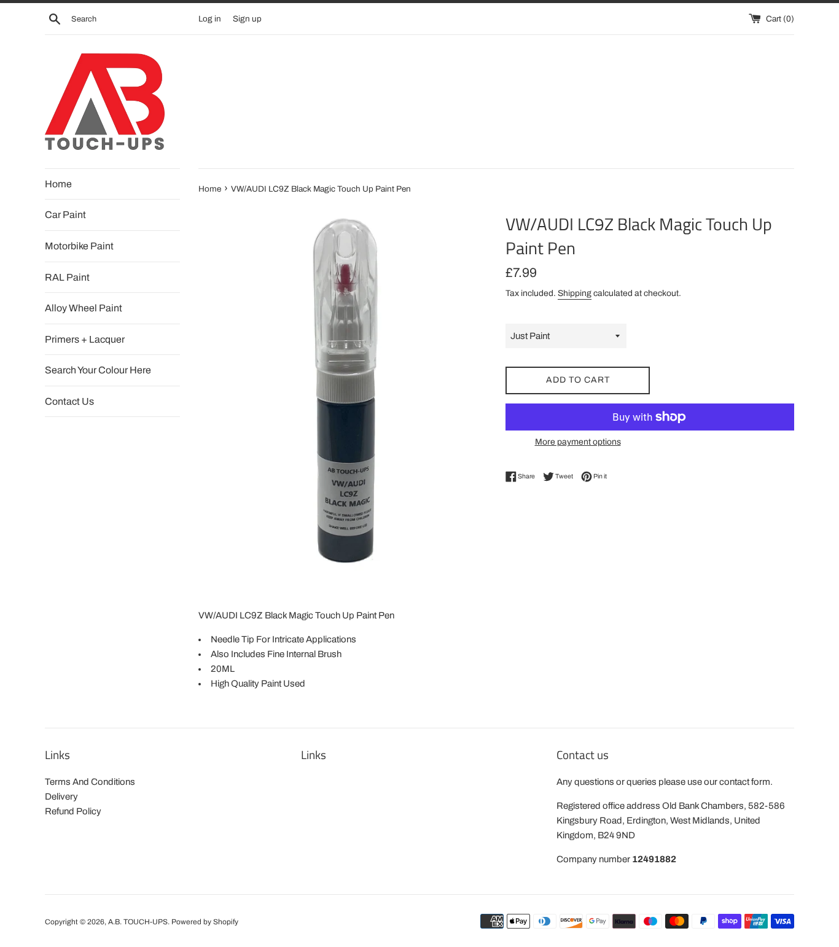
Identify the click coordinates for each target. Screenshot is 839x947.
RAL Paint (67, 277)
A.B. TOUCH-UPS (138, 922)
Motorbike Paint (79, 246)
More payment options (578, 441)
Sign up (247, 18)
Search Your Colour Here (98, 370)
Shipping (574, 293)
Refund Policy (73, 811)
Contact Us (69, 401)
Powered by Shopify (204, 922)
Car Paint (65, 214)
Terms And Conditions (90, 782)
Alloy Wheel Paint (83, 308)
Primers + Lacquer (85, 339)
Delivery (61, 796)
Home (58, 184)
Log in (209, 18)
